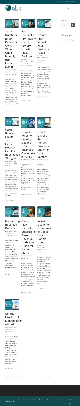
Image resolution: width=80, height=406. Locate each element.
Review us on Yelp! (10, 401)
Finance (16, 72)
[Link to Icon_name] (73, 403)
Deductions (8, 235)
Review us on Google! (65, 399)
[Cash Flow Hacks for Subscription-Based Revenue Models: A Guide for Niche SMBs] (28, 211)
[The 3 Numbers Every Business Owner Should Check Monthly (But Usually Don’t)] (12, 23)
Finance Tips (40, 252)
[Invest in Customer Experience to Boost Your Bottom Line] (44, 211)
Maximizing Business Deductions (12, 225)
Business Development (28, 160)
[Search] (67, 9)
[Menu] (72, 9)
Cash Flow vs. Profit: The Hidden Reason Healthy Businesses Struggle (12, 144)
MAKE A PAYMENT (70, 1)
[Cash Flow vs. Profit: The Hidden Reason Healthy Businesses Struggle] (12, 121)
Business (7, 70)
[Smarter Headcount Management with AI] (12, 304)
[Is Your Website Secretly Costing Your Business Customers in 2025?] (28, 122)
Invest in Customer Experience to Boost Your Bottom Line (44, 232)
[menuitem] (67, 9)
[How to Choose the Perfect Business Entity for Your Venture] (44, 122)
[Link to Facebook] (67, 403)
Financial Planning (11, 74)
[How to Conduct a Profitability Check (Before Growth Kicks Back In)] (28, 23)
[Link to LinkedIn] (70, 403)
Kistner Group (55, 399)
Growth (30, 66)
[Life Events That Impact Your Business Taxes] (44, 23)
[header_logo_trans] (13, 9)
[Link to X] (63, 403)
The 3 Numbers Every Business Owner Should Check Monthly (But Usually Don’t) (11, 49)
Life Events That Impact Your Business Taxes (43, 42)
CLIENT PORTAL (58, 1)
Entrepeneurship (42, 250)
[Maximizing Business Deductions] (12, 211)
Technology (8, 331)
